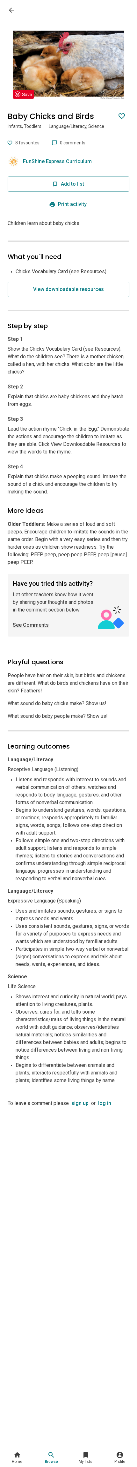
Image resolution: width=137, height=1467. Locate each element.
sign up (80, 1103)
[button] (17, 1458)
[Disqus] (68, 1186)
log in (104, 1103)
